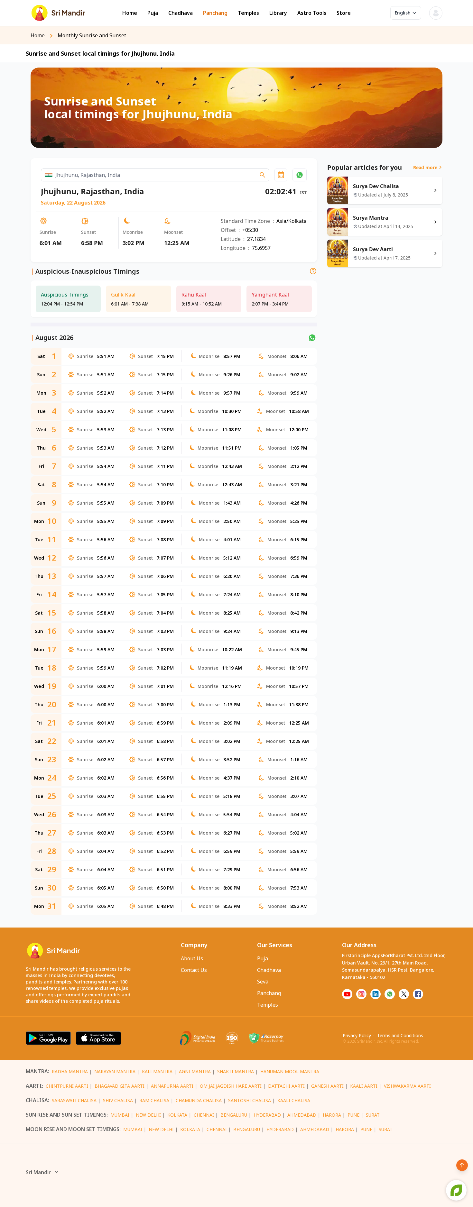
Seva (262, 981)
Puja (152, 13)
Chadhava (180, 13)
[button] (299, 175)
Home (129, 13)
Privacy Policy (357, 1035)
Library (278, 13)
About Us (192, 958)
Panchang (215, 13)
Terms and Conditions (400, 1035)
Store (344, 13)
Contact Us (194, 970)
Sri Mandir (38, 1172)
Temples (248, 13)
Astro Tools (311, 13)
